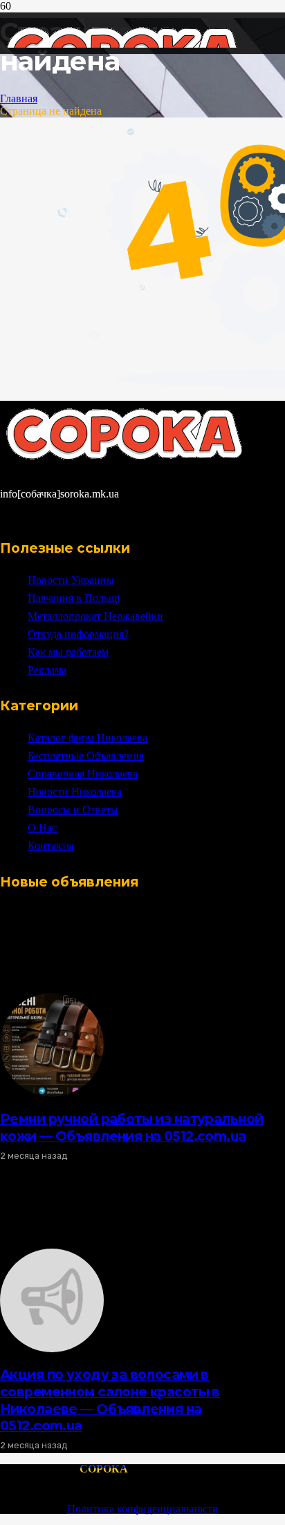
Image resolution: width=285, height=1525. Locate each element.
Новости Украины (71, 580)
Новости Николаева (75, 791)
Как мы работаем (68, 652)
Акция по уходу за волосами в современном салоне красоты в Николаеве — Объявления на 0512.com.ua (110, 1400)
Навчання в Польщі (74, 598)
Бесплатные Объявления (86, 755)
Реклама (47, 670)
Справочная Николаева (83, 773)
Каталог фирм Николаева (87, 737)
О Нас (42, 827)
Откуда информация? (78, 634)
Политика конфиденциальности (143, 1509)
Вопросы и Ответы (73, 809)
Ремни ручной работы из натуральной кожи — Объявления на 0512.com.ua (131, 1127)
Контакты (51, 845)
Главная (18, 98)
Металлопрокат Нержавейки (95, 616)
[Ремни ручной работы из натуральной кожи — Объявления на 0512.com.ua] (52, 1092)
